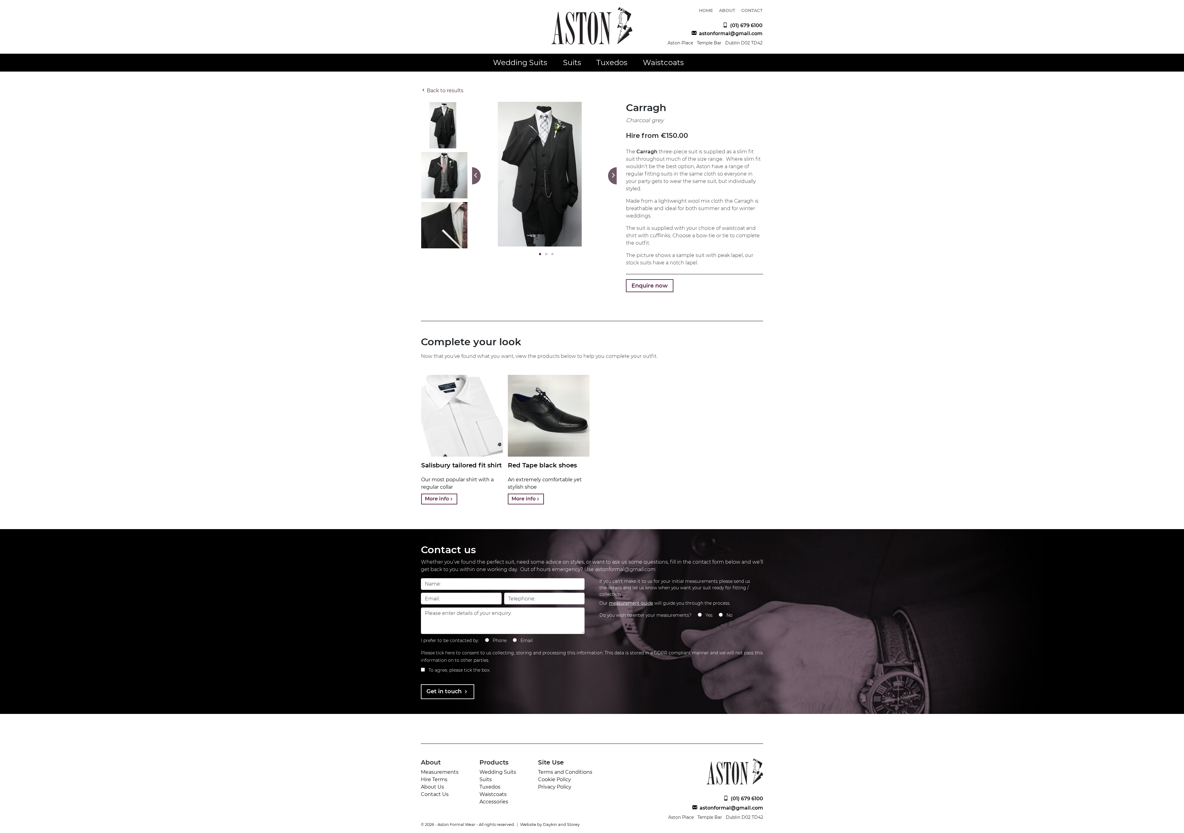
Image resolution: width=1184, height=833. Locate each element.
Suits (572, 62)
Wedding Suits (520, 62)
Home (706, 10)
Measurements (439, 772)
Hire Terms (434, 779)
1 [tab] (538, 254)
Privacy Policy (554, 787)
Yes (709, 615)
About (727, 10)
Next (612, 175)
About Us (432, 787)
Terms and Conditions (565, 772)
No (729, 615)
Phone (500, 640)
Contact (752, 10)
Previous (476, 175)
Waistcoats (663, 62)
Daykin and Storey (561, 824)
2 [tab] (544, 254)
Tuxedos (611, 62)
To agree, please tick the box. (459, 670)
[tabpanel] (544, 174)
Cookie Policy (554, 779)
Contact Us (435, 794)
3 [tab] (551, 254)
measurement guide (631, 603)
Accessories (493, 802)
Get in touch (444, 691)
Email (526, 640)
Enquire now (649, 285)
